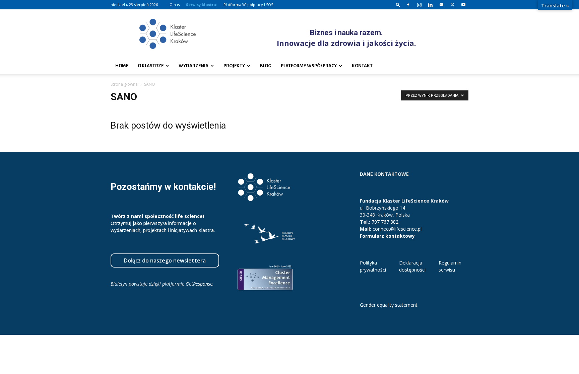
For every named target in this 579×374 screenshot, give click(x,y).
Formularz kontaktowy (387, 236)
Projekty (234, 65)
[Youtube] (463, 4)
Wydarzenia (193, 65)
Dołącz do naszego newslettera (165, 260)
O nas (175, 4)
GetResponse (199, 284)
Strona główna (124, 84)
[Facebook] (408, 4)
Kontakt (362, 65)
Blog (265, 65)
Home (121, 65)
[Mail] (441, 4)
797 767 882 (385, 222)
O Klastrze (151, 65)
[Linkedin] (430, 4)
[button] (398, 4)
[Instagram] (419, 4)
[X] (452, 4)
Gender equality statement (388, 305)
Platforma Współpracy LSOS (248, 4)
